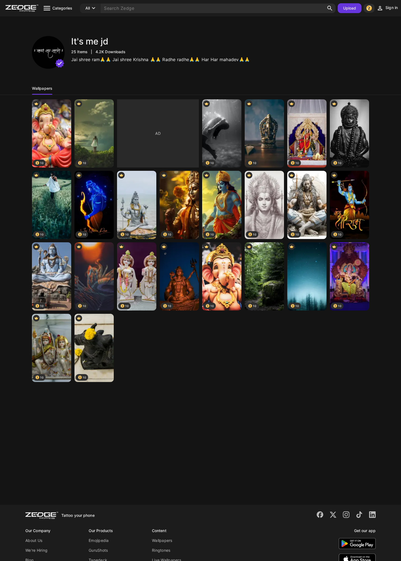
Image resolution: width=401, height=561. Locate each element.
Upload (349, 8)
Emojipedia (99, 540)
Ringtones (161, 550)
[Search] (329, 8)
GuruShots (98, 550)
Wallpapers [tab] (42, 88)
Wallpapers (162, 540)
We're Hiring (36, 550)
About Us (33, 540)
